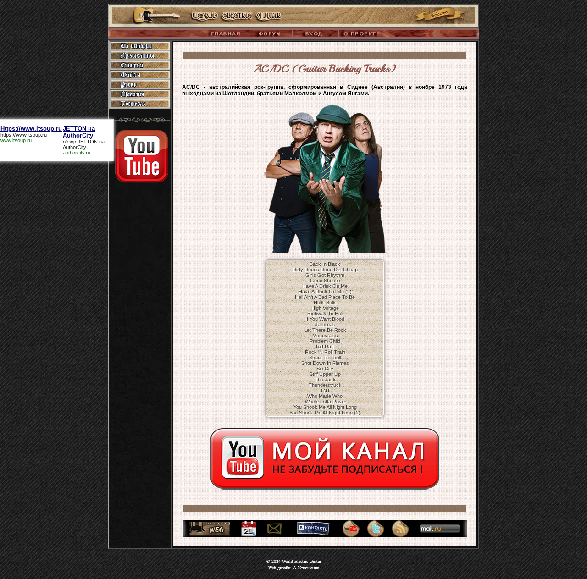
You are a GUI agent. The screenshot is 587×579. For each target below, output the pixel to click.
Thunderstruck (325, 385)
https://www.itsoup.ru (23, 135)
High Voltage (325, 308)
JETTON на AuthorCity (84, 144)
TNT (325, 390)
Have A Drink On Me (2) (325, 291)
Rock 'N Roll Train (325, 352)
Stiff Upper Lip (325, 374)
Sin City (324, 368)
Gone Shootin (325, 280)
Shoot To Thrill (325, 357)
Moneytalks (325, 335)
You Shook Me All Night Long (325, 407)
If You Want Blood (324, 319)
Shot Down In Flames (325, 363)
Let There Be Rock (325, 330)
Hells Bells (325, 302)
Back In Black (325, 264)
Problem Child (325, 341)
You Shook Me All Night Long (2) (324, 412)
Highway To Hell (325, 313)
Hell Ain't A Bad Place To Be (325, 297)
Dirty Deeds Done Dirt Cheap (325, 269)
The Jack (325, 379)
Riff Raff (325, 346)
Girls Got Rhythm (324, 275)
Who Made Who (325, 396)
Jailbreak (325, 324)
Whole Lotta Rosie (325, 401)
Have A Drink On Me (325, 286)
